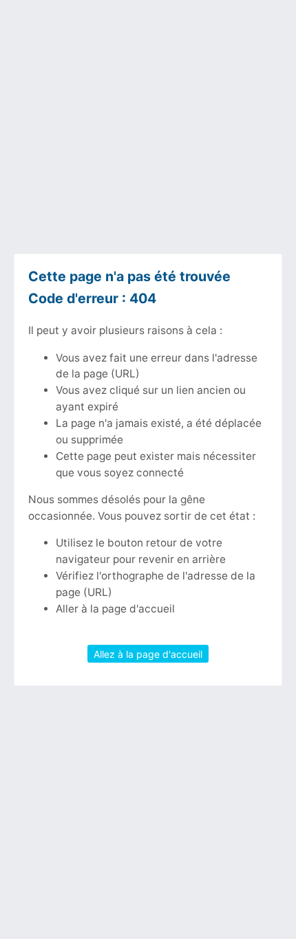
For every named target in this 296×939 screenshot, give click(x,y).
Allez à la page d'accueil (148, 654)
